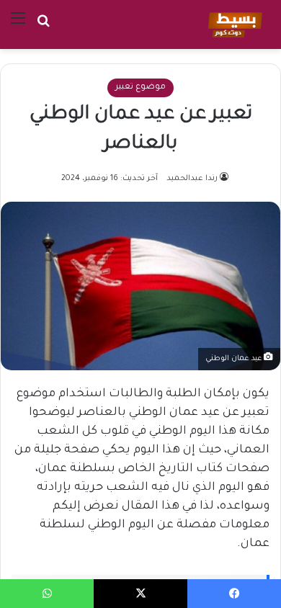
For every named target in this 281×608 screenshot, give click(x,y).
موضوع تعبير (140, 87)
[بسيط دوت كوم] (233, 24)
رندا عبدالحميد (192, 178)
